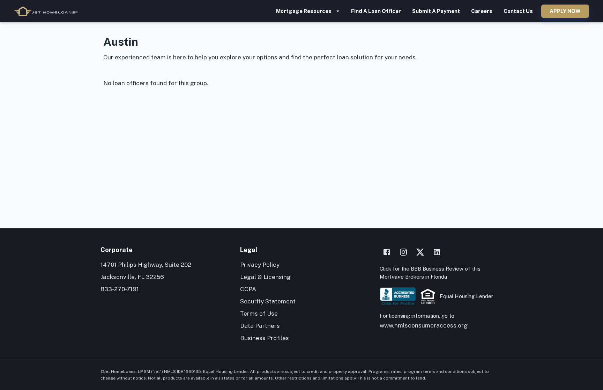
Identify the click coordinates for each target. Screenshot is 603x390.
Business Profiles (264, 337)
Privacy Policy (260, 264)
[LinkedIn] (437, 252)
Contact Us (518, 11)
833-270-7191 (119, 289)
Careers (481, 11)
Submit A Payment (436, 11)
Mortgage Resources (304, 11)
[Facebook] (387, 252)
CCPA (248, 289)
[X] (420, 252)
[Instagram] (403, 252)
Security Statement (268, 301)
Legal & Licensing (265, 276)
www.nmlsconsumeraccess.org (424, 325)
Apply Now (565, 11)
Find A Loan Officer (376, 11)
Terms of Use (259, 313)
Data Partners (260, 325)
